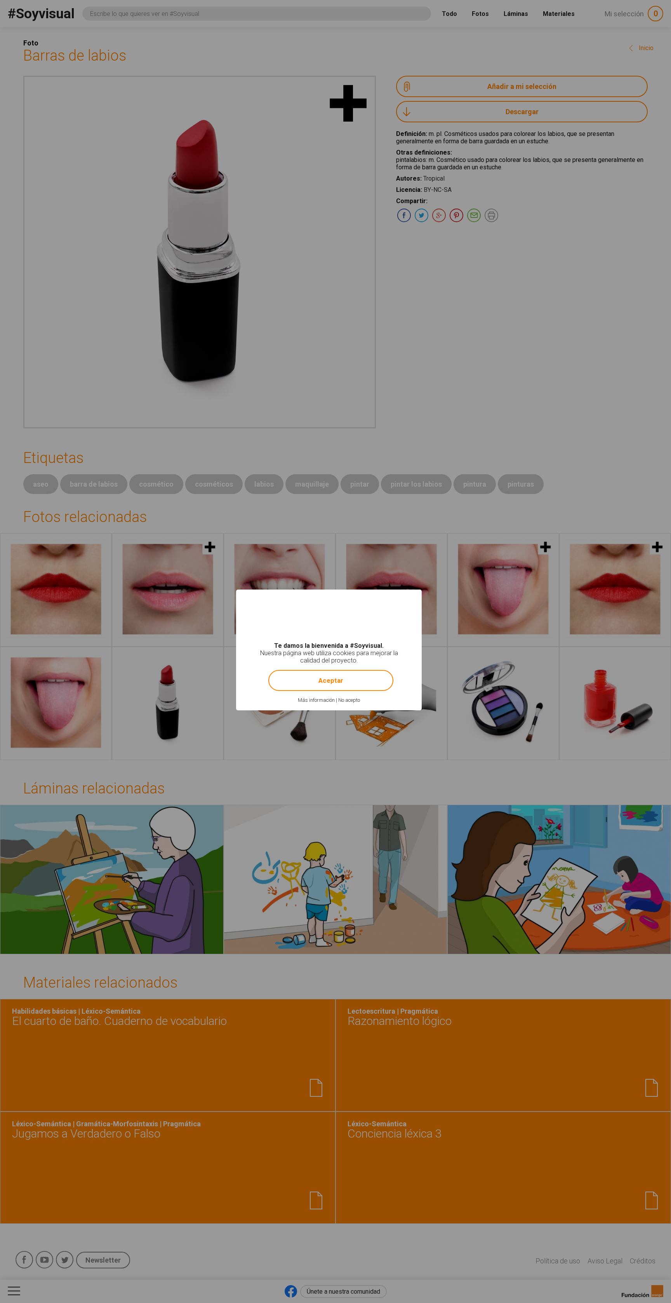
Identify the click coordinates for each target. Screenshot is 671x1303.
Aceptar (330, 680)
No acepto (349, 700)
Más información (316, 700)
